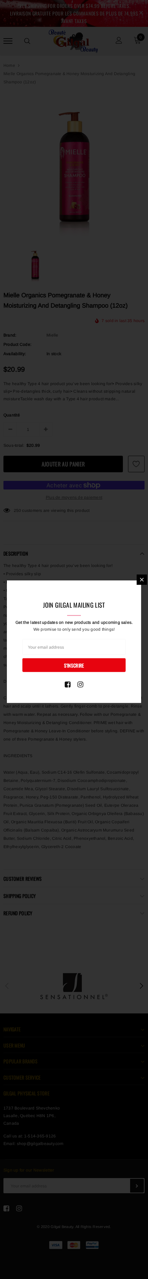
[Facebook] (68, 684)
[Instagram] (80, 684)
